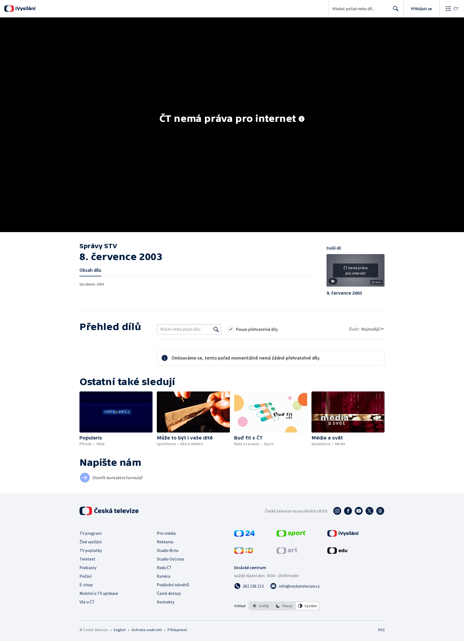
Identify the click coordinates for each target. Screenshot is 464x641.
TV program (90, 533)
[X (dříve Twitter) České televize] (369, 511)
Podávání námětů (173, 584)
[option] (260, 606)
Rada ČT (164, 567)
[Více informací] (301, 119)
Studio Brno (168, 550)
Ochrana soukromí (147, 629)
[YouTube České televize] (358, 511)
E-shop (86, 584)
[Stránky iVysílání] (343, 535)
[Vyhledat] (216, 329)
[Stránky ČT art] (287, 552)
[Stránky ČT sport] (291, 535)
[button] (356, 272)
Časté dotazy (169, 593)
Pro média (166, 533)
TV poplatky (90, 550)
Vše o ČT (87, 602)
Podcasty (87, 567)
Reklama (165, 541)
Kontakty (165, 602)
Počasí (85, 576)
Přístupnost (177, 629)
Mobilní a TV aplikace (98, 593)
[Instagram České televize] (337, 511)
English (119, 629)
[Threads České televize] (380, 511)
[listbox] (284, 605)
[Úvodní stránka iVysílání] (24, 8)
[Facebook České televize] (348, 511)
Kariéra (163, 576)
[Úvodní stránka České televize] (109, 511)
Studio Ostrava (170, 559)
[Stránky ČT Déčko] (243, 552)
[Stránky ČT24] (244, 535)
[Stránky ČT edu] (337, 552)
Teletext (87, 559)
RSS (381, 629)
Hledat (395, 8)
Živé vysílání (90, 541)
